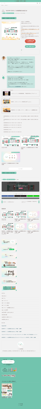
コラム (4, 298)
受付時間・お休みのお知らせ (10, 13)
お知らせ (4, 13)
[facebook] (18, 403)
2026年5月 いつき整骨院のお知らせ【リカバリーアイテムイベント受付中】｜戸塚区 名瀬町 (19, 337)
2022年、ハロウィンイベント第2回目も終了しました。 (21, 101)
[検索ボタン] (37, 3)
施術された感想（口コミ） (8, 317)
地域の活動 (5, 314)
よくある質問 (5, 310)
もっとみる (20, 168)
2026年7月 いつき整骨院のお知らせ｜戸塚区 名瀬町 (12, 328)
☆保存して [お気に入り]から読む (8, 18)
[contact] (22, 403)
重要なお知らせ (6, 319)
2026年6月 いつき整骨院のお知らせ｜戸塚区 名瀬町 (12, 331)
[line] (21, 403)
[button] (8, 196)
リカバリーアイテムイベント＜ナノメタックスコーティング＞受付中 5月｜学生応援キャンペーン (19, 334)
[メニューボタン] (40, 3)
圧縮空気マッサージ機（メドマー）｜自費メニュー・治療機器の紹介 (24, 110)
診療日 (18, 179)
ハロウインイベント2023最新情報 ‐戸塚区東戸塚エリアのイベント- (24, 93)
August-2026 (4, 325)
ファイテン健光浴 (6, 302)
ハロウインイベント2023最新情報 (14, 86)
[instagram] (19, 403)
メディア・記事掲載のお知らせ (8, 307)
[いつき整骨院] (3, 3)
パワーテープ (5, 300)
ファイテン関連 (6, 305)
